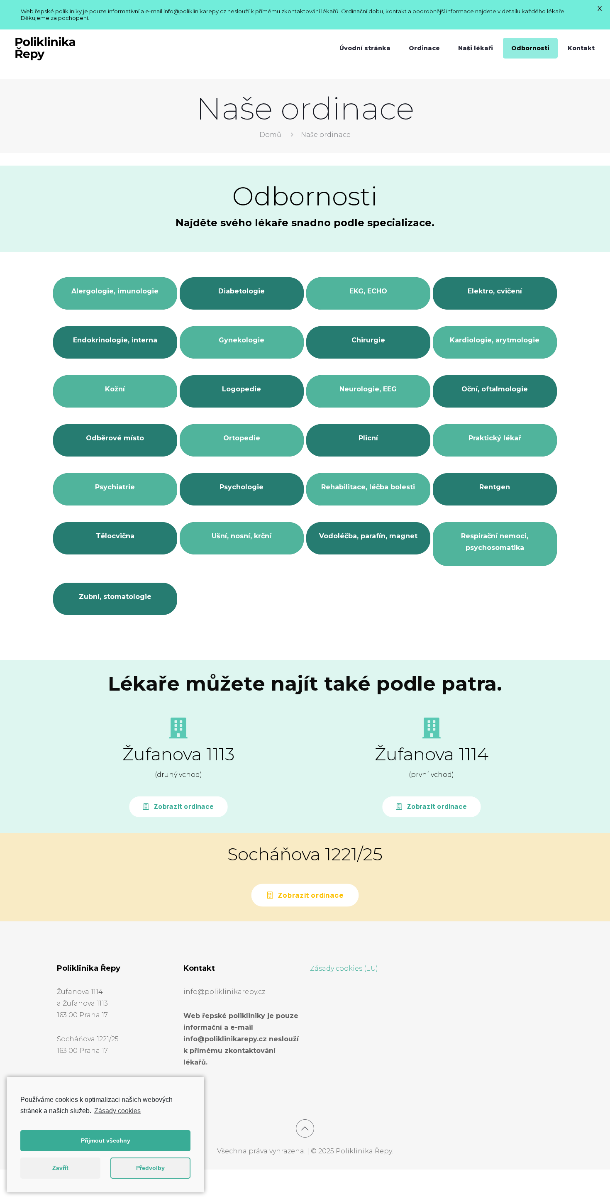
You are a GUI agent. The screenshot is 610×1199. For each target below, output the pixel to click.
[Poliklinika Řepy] (45, 48)
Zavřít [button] (60, 1168)
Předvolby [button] (150, 1168)
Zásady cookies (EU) (344, 968)
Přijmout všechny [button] (105, 1140)
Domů (270, 135)
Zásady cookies (117, 1110)
